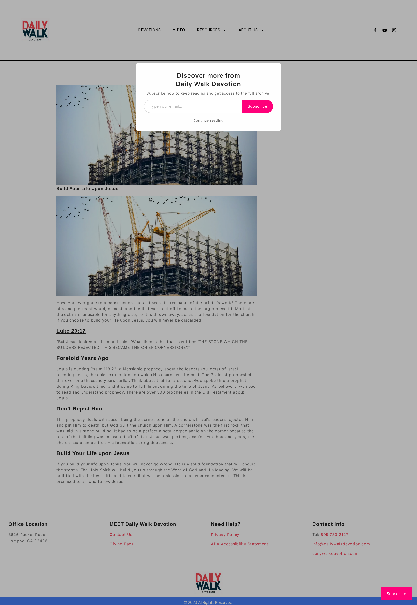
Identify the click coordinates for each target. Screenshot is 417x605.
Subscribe (257, 106)
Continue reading (209, 120)
